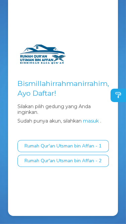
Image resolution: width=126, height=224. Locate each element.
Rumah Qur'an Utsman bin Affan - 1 (63, 146)
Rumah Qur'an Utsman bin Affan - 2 (63, 161)
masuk (91, 121)
